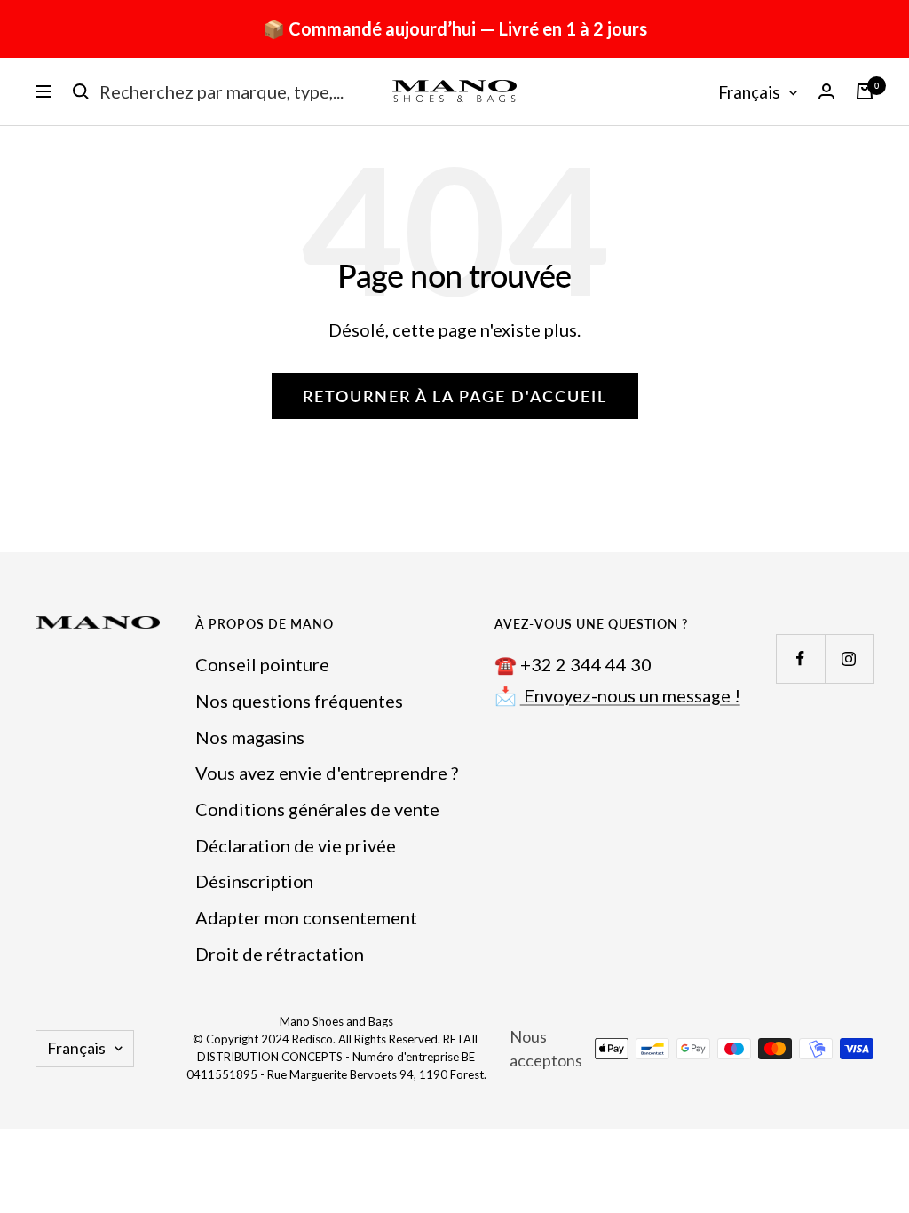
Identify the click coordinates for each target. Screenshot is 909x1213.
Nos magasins (249, 737)
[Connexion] (826, 91)
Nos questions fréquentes (299, 700)
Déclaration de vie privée (295, 845)
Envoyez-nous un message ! (630, 695)
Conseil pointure (262, 664)
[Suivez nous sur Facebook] (800, 658)
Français (749, 92)
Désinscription (254, 881)
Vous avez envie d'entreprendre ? (326, 772)
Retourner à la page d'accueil (455, 396)
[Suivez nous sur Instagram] (849, 658)
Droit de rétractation (279, 953)
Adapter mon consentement (306, 917)
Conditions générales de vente (317, 809)
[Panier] (864, 91)
